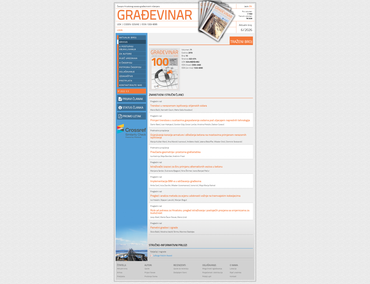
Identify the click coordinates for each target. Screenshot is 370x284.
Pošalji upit (206, 276)
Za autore (125, 53)
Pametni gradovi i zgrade (164, 227)
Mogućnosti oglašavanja (212, 268)
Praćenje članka (151, 276)
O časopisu (125, 62)
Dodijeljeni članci (180, 272)
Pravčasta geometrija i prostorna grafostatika (175, 152)
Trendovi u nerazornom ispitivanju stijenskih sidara (178, 105)
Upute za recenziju (180, 268)
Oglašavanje (127, 71)
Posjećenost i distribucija (212, 272)
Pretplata (125, 80)
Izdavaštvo (126, 76)
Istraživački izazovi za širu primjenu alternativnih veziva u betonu (186, 166)
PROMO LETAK (131, 116)
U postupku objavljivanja (127, 48)
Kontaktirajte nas (130, 85)
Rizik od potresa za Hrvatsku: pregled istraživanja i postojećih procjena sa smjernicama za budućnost (199, 211)
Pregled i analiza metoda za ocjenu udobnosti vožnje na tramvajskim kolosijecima (195, 195)
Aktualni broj (128, 37)
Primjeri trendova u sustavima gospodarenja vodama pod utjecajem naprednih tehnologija (200, 120)
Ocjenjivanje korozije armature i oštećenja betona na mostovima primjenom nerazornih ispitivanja (198, 136)
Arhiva (123, 41)
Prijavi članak (150, 272)
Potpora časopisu (130, 67)
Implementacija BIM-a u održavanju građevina (175, 181)
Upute (147, 268)
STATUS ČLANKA (132, 107)
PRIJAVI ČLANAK (132, 98)
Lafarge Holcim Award (162, 255)
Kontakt (233, 276)
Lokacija (233, 268)
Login (120, 29)
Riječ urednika (128, 58)
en (250, 6)
